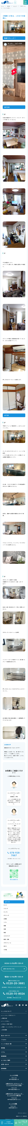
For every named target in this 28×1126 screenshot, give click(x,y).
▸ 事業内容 (4, 1018)
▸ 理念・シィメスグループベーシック (11, 1027)
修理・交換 (6, 939)
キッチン (6, 912)
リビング (15, 6)
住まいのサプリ (5, 1035)
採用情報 (3, 1068)
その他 (5, 949)
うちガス (3, 1039)
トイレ (5, 922)
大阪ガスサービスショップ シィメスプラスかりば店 (14, 1084)
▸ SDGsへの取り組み (7, 1024)
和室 (5, 932)
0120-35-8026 (15, 993)
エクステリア (7, 936)
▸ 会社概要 (4, 1030)
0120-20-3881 (15, 983)
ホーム (2, 6)
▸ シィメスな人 (5, 1021)
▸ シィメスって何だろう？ (8, 1015)
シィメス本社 (14, 1075)
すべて (5, 905)
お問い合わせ (5, 1064)
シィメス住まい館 (6, 1044)
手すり (5, 946)
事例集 (8, 6)
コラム (3, 1052)
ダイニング (6, 915)
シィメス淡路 (13, 1104)
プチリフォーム (7, 943)
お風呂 (5, 919)
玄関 (5, 929)
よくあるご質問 (5, 1060)
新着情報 (3, 1056)
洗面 (5, 925)
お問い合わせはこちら (9, 969)
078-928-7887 (15, 854)
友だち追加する (14, 879)
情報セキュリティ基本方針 (21, 1116)
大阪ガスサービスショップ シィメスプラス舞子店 (14, 1094)
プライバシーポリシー (22, 1113)
